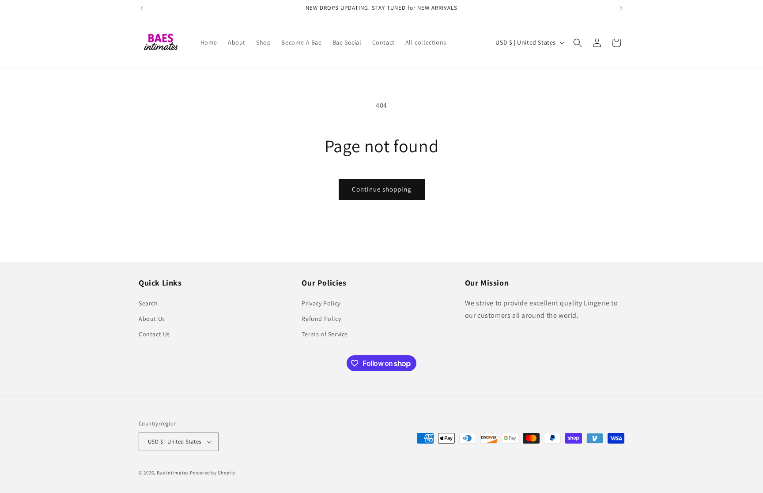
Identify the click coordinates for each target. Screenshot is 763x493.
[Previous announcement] (141, 8)
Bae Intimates (173, 473)
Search (148, 303)
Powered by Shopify (212, 473)
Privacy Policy (321, 303)
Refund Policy (321, 319)
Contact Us (154, 334)
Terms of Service (325, 334)
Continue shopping (382, 189)
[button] (577, 43)
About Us (152, 319)
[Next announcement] (621, 8)
